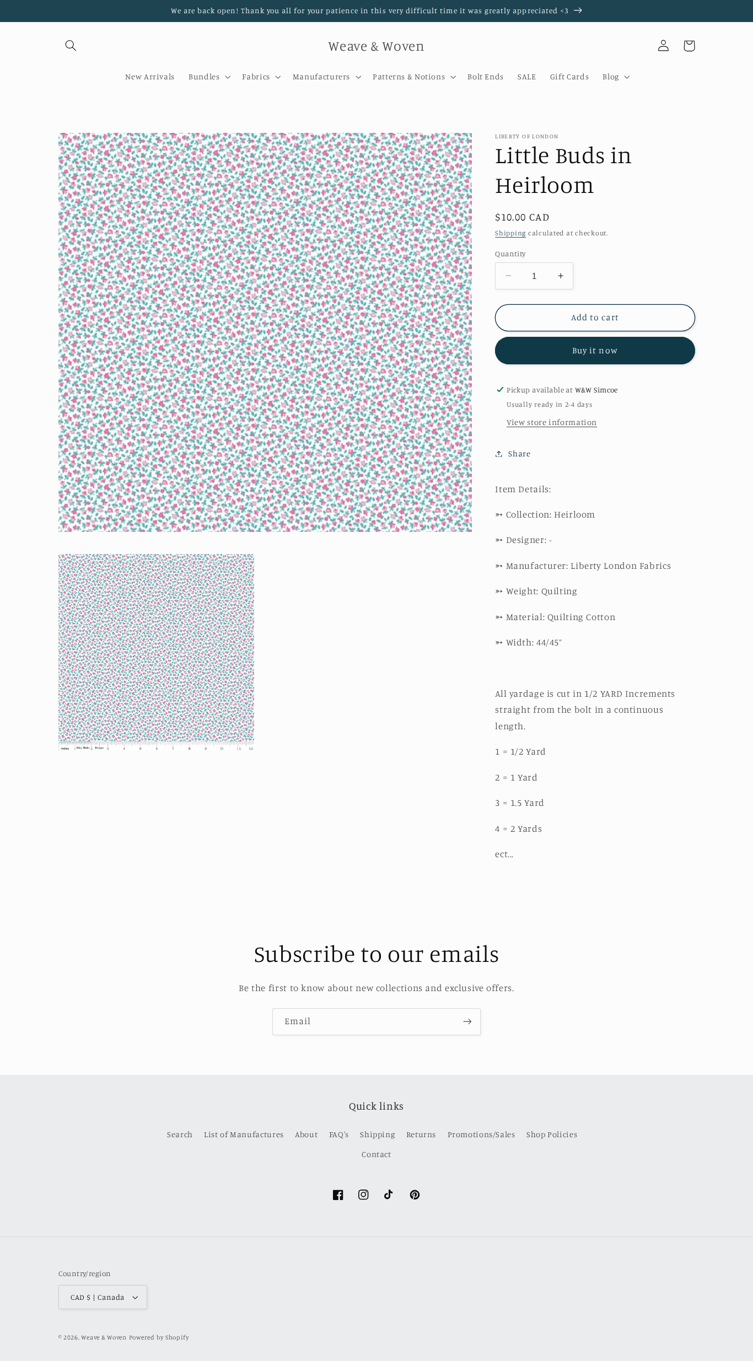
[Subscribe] (467, 1021)
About (306, 1134)
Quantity (510, 253)
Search (180, 1134)
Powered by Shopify (159, 1337)
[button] (71, 45)
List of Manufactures (244, 1134)
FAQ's (339, 1134)
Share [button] (519, 453)
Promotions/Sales (481, 1134)
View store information (552, 422)
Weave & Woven (104, 1337)
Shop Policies (551, 1134)
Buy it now (595, 350)
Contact (376, 1154)
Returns (421, 1134)
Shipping (510, 233)
